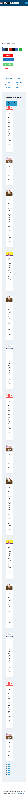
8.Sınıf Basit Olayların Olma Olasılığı (20, 79)
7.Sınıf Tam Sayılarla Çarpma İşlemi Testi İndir (9, 272)
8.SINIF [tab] (6, 69)
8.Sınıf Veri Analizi (11, 40)
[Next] (14, 103)
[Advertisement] (14, 20)
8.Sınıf (3, 40)
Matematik (20, 40)
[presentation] (9, 108)
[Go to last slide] (9, 103)
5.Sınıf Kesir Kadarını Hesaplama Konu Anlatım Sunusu (9, 367)
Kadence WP (20, 793)
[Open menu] (26, 3)
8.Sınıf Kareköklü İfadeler (8, 79)
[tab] (9, 764)
